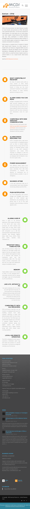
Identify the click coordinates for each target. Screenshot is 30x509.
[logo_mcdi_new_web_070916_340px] (12, 5)
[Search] (21, 5)
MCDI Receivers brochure (12, 59)
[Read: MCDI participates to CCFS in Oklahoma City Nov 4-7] (3, 419)
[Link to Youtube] (22, 500)
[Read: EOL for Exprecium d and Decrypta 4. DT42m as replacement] (3, 432)
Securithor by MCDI (10, 489)
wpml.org (13, 505)
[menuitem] (21, 5)
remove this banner (20, 506)
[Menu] (25, 5)
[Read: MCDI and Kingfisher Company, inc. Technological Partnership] (3, 413)
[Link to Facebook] (26, 500)
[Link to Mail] (24, 500)
